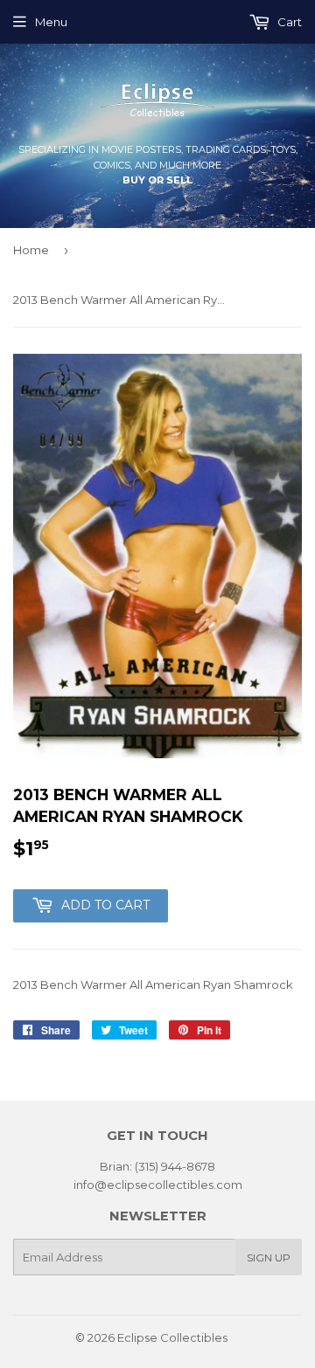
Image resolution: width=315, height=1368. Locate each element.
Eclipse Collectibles (172, 1337)
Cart (288, 22)
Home (31, 250)
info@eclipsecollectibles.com (158, 1185)
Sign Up (268, 1257)
